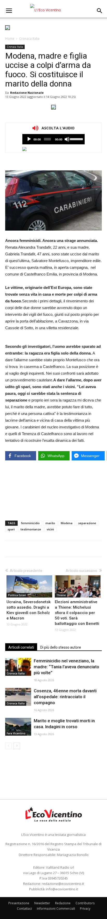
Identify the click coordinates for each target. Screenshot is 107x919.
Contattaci (24, 908)
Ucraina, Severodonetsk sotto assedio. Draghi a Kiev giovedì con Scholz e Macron (28, 610)
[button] (99, 11)
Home (9, 38)
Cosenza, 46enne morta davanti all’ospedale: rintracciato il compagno (65, 696)
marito (50, 523)
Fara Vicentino (16, 733)
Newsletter (42, 903)
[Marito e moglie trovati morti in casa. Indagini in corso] (18, 727)
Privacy (85, 908)
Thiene (61, 595)
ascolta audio (29, 139)
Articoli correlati (21, 647)
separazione (87, 523)
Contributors (85, 903)
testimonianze (31, 529)
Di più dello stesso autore (60, 647)
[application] (53, 139)
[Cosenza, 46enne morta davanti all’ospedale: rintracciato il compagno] (18, 697)
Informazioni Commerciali (56, 908)
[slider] (76, 138)
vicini (50, 529)
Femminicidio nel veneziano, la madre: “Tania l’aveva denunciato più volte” (66, 666)
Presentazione (18, 903)
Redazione (63, 903)
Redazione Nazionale (27, 93)
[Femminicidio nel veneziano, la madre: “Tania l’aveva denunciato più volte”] (18, 667)
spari (11, 529)
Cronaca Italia (29, 38)
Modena (66, 523)
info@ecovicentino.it (62, 889)
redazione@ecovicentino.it (63, 883)
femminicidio (30, 523)
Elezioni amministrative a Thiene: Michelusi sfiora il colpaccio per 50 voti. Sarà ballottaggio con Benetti (77, 613)
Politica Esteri (17, 595)
